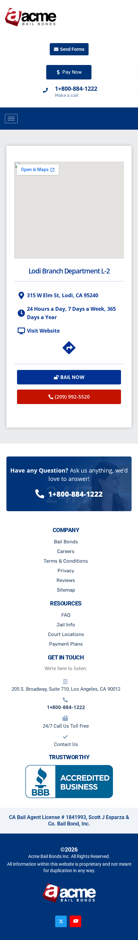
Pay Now (72, 72)
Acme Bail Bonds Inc (48, 856)
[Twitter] (61, 921)
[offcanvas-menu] (131, 118)
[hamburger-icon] (11, 118)
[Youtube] (75, 921)
